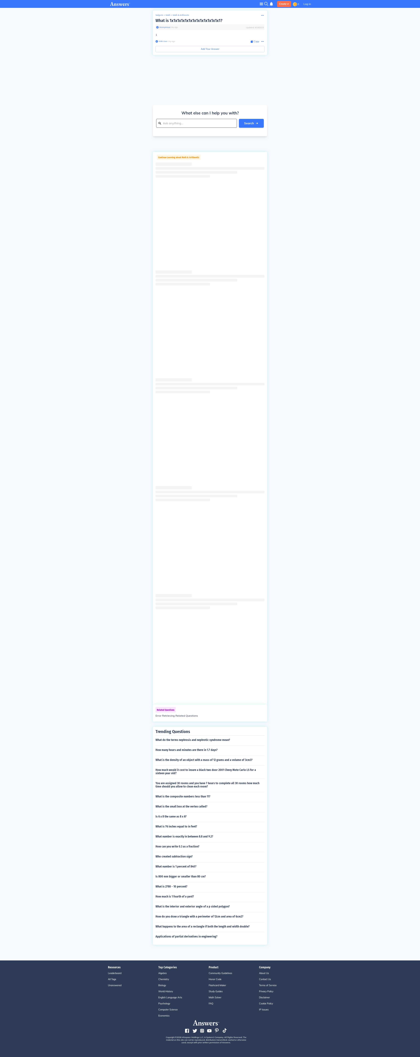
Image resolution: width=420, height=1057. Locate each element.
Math (168, 15)
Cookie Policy (266, 1003)
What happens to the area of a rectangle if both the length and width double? (203, 926)
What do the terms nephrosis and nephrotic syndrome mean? (193, 740)
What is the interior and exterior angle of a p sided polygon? (193, 906)
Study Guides (216, 991)
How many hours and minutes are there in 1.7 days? (187, 750)
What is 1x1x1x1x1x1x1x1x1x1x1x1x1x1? (189, 20)
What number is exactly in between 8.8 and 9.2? (184, 836)
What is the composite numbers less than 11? (183, 796)
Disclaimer (264, 997)
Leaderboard (114, 973)
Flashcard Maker (217, 985)
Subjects (159, 15)
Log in (307, 4)
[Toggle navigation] (261, 4)
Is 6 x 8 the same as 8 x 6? (171, 816)
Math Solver (215, 997)
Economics (163, 1015)
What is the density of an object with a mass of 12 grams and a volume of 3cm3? (204, 760)
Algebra (162, 973)
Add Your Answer (210, 49)
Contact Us (265, 979)
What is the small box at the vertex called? (181, 806)
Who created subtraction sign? (174, 856)
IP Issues (264, 1009)
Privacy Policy (266, 991)
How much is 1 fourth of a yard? (175, 896)
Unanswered (114, 985)
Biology (162, 985)
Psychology (164, 1003)
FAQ (211, 1003)
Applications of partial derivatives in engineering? (186, 936)
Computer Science (168, 1009)
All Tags (112, 979)
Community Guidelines (220, 973)
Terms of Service (268, 985)
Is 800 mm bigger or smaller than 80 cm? (181, 876)
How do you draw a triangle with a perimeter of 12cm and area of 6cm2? (199, 916)
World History (165, 991)
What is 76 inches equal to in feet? (176, 826)
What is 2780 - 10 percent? (171, 886)
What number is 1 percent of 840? (176, 866)
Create (282, 3)
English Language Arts (170, 997)
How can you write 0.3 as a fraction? (177, 846)
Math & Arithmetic (181, 15)
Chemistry (163, 979)
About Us (264, 973)
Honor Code (215, 979)
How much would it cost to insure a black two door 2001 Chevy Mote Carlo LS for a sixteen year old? (206, 771)
